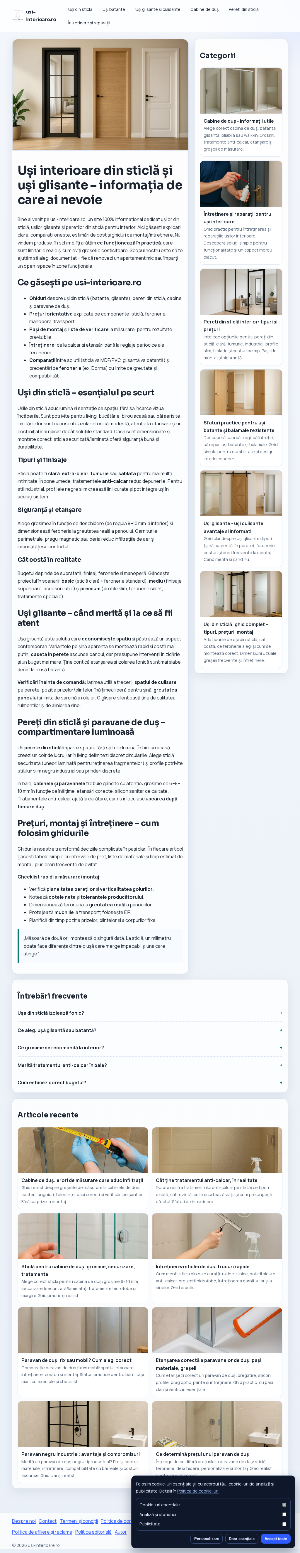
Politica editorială (93, 1532)
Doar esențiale (242, 1539)
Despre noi (24, 1521)
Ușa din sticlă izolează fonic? (51, 1013)
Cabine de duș (204, 9)
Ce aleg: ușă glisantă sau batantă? (57, 1030)
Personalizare (206, 1539)
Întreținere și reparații (89, 23)
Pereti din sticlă (244, 9)
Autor (121, 1532)
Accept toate (276, 1539)
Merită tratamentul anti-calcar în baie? (62, 1065)
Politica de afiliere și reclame (42, 1532)
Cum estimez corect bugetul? (52, 1082)
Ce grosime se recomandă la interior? (61, 1047)
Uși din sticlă (80, 9)
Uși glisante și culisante (157, 9)
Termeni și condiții (79, 1521)
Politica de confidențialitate (130, 1521)
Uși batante (114, 9)
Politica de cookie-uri (198, 1491)
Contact (48, 1521)
